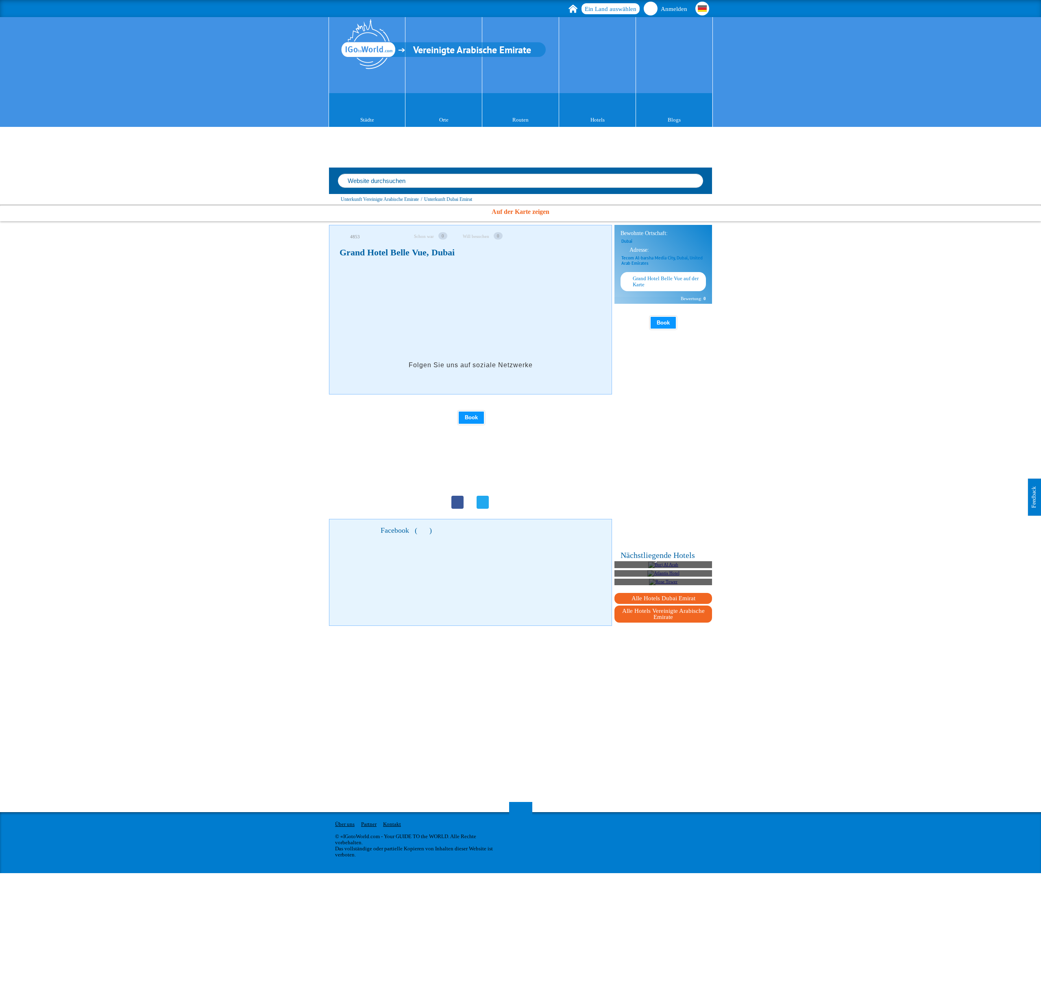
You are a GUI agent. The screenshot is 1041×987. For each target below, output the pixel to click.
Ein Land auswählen (610, 9)
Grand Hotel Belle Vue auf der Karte (666, 281)
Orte (444, 120)
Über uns (345, 824)
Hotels (597, 120)
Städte (367, 120)
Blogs (674, 120)
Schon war (424, 236)
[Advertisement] (488, 291)
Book (471, 417)
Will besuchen (476, 236)
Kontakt (392, 824)
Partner (369, 824)
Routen (520, 120)
